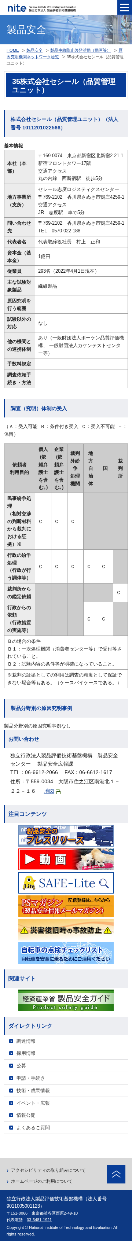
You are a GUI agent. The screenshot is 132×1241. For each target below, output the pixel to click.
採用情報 (26, 1053)
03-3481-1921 (39, 1220)
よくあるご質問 (33, 1127)
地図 (49, 791)
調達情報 (26, 1041)
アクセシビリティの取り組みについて (48, 1170)
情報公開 (26, 1115)
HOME (13, 50)
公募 (21, 1065)
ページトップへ (116, 1174)
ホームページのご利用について (42, 1181)
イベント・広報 (33, 1103)
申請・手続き (30, 1078)
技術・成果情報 (33, 1090)
